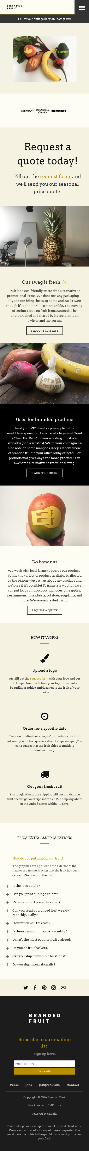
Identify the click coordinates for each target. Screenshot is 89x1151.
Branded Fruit (56, 1097)
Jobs (28, 1085)
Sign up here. (45, 1054)
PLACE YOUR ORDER (44, 473)
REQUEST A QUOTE (45, 610)
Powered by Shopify (44, 1113)
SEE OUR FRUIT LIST (44, 330)
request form (39, 678)
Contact (73, 1085)
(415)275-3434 (49, 1085)
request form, (55, 176)
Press (14, 1085)
